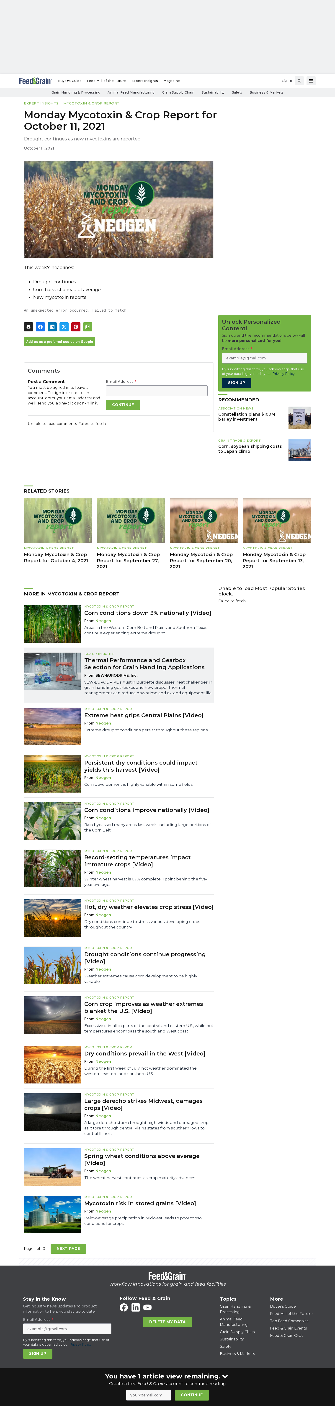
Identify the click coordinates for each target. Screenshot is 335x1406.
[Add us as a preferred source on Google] (87, 326)
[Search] (299, 80)
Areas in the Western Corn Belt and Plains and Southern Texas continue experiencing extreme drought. (145, 630)
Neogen (103, 621)
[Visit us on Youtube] (147, 1307)
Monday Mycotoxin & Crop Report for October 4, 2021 (56, 557)
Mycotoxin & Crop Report (91, 103)
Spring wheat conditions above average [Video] (142, 1159)
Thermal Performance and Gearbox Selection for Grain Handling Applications (144, 664)
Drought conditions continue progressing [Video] (145, 958)
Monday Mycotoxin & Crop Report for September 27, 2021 (128, 560)
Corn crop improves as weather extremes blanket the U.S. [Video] (143, 1007)
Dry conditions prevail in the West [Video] (144, 1053)
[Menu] (311, 80)
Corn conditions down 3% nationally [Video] (147, 613)
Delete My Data (167, 1322)
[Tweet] (64, 326)
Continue (192, 1395)
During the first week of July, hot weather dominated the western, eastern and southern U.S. (140, 1071)
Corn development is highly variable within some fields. (138, 784)
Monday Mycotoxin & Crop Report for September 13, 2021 (274, 560)
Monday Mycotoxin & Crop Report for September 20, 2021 (201, 560)
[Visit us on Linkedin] (135, 1307)
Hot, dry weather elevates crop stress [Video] (149, 907)
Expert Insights (41, 103)
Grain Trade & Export (239, 440)
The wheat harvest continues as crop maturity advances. (140, 1177)
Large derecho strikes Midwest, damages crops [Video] (143, 1104)
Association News (235, 408)
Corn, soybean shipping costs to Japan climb (250, 449)
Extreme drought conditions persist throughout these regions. (146, 730)
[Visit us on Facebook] (124, 1307)
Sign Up (236, 383)
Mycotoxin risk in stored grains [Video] (140, 1203)
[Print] (28, 326)
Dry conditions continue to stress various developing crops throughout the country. (142, 924)
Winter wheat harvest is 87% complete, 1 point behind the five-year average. (145, 882)
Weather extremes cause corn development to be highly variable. (140, 979)
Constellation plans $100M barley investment (246, 417)
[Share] (40, 326)
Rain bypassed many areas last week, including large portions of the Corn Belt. (147, 827)
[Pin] (75, 326)
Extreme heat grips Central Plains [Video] (144, 715)
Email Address (121, 382)
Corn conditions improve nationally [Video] (146, 810)
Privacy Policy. (284, 374)
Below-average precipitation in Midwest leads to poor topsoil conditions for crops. (144, 1221)
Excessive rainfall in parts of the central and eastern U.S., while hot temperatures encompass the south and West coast (148, 1028)
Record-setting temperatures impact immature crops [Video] (137, 861)
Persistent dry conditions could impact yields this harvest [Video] (141, 766)
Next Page (68, 1248)
